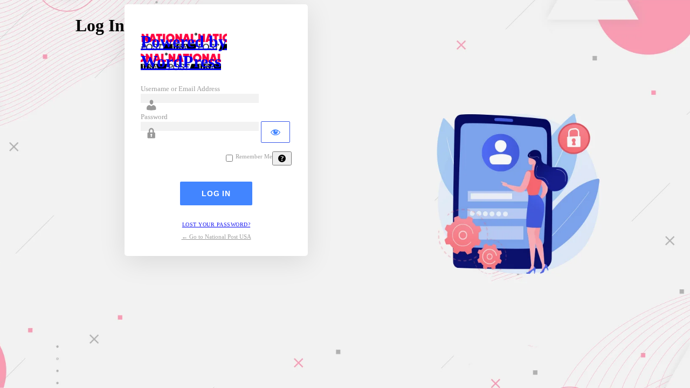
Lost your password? (216, 224)
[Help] (282, 158)
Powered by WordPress (184, 51)
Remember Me (254, 157)
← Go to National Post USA (216, 236)
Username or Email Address (180, 89)
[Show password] (275, 132)
